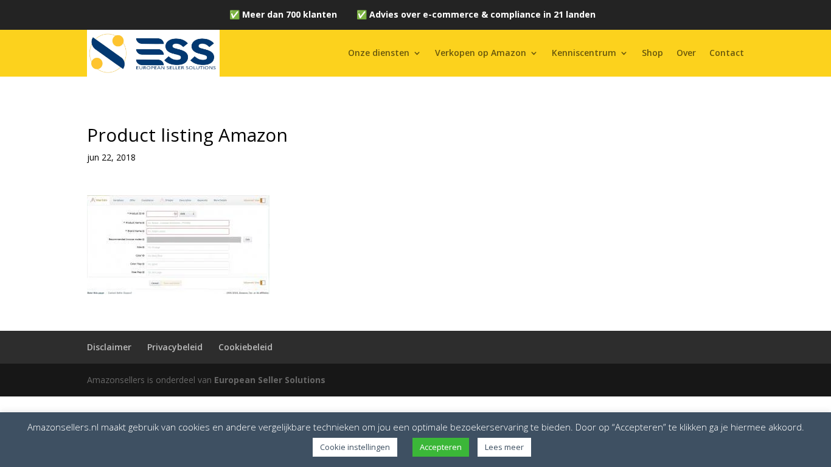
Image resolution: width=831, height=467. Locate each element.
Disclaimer (109, 347)
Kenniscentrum (584, 52)
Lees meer (504, 446)
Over (686, 52)
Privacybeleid (175, 347)
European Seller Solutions (269, 380)
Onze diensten (378, 52)
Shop (652, 52)
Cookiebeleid (245, 347)
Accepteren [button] (441, 446)
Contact (726, 52)
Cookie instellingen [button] (355, 446)
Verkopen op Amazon (480, 52)
